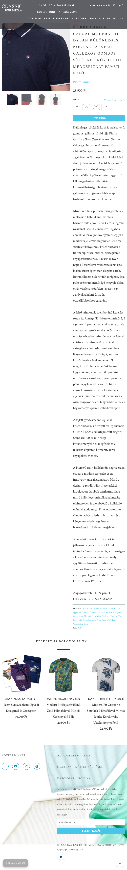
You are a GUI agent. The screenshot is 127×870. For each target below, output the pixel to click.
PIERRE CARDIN (63, 18)
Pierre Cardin (82, 82)
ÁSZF (86, 755)
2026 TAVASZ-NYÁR (62, 5)
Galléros (85, 612)
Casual (110, 608)
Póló (119, 616)
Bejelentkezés (100, 5)
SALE (75, 25)
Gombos (93, 612)
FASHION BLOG (100, 18)
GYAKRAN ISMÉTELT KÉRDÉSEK (80, 767)
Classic (117, 608)
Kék (110, 612)
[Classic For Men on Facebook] (6, 766)
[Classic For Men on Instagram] (27, 766)
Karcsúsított (103, 612)
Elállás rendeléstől (15, 863)
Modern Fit (99, 616)
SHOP (43, 5)
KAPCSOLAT (65, 778)
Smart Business (89, 620)
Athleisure (97, 608)
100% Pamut (87, 608)
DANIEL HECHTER (39, 18)
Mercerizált (89, 616)
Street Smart (102, 620)
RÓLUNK (118, 18)
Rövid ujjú (77, 620)
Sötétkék (111, 620)
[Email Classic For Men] (38, 766)
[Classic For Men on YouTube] (16, 766)
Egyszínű (77, 612)
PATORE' (81, 18)
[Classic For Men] (12, 9)
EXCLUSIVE (70, 12)
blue (105, 608)
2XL (105, 106)
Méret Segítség (113, 100)
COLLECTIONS (47, 12)
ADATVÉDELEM (68, 755)
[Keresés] (115, 5)
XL (95, 106)
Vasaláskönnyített (80, 624)
